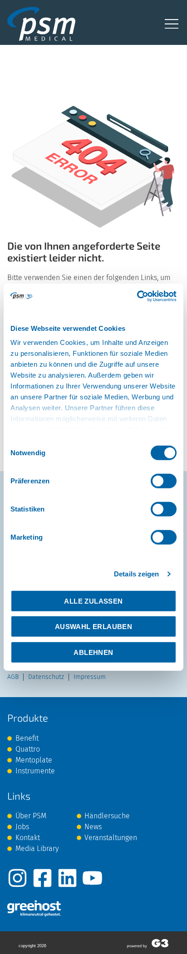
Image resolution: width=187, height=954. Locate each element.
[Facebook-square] (42, 878)
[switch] (164, 480)
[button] (172, 24)
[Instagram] (17, 878)
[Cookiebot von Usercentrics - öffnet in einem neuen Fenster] (137, 296)
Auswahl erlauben (93, 626)
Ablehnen (93, 652)
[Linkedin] (67, 878)
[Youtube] (92, 878)
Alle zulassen (93, 601)
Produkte (27, 717)
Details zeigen (136, 574)
